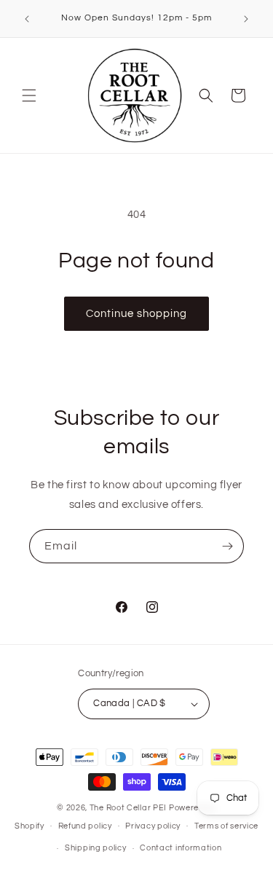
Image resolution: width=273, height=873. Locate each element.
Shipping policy (96, 848)
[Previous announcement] (27, 19)
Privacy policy (153, 826)
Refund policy (85, 826)
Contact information (180, 848)
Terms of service (226, 826)
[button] (29, 95)
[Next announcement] (246, 19)
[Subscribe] (227, 546)
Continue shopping (136, 313)
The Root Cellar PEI (128, 808)
